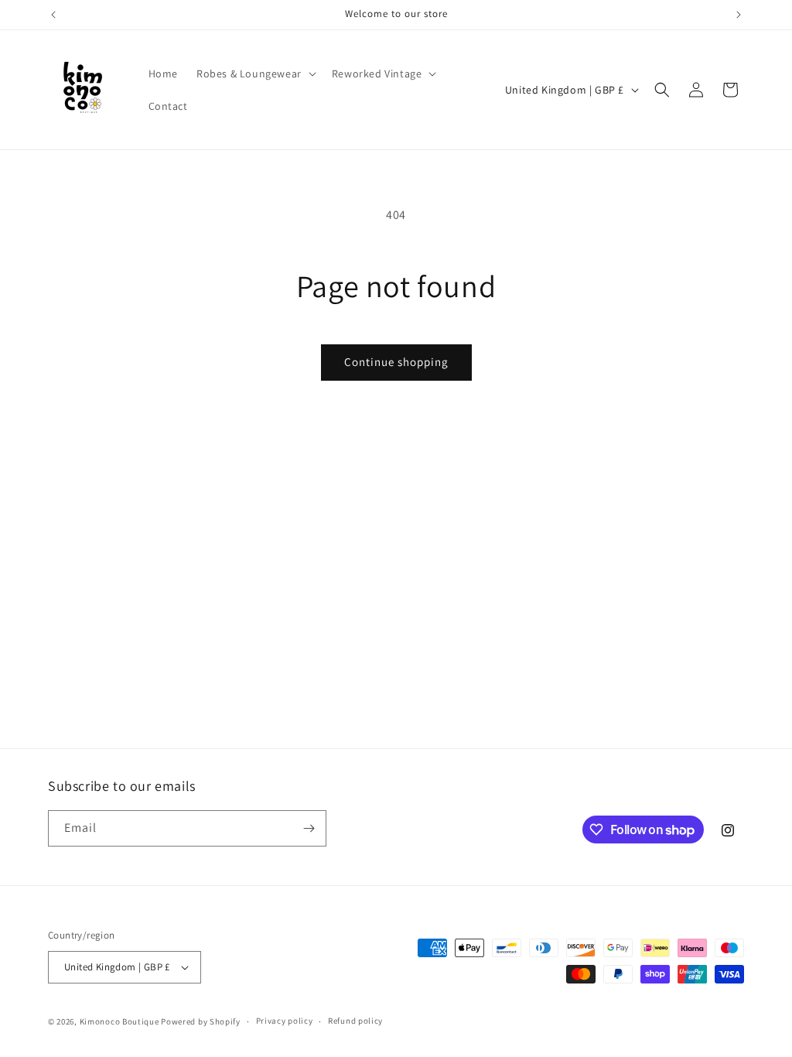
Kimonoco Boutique (121, 1021)
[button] (255, 73)
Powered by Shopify (201, 1021)
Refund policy (355, 1020)
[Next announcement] (739, 14)
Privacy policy (284, 1020)
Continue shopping (396, 361)
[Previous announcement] (53, 14)
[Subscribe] (309, 828)
